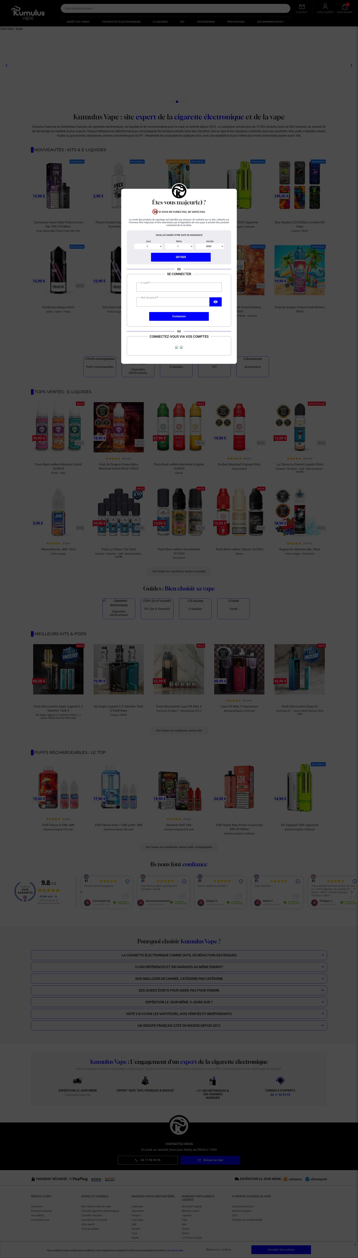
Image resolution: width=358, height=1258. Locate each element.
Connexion (179, 316)
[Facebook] (176, 347)
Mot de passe (149, 297)
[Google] (181, 347)
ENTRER (181, 257)
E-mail (144, 282)
